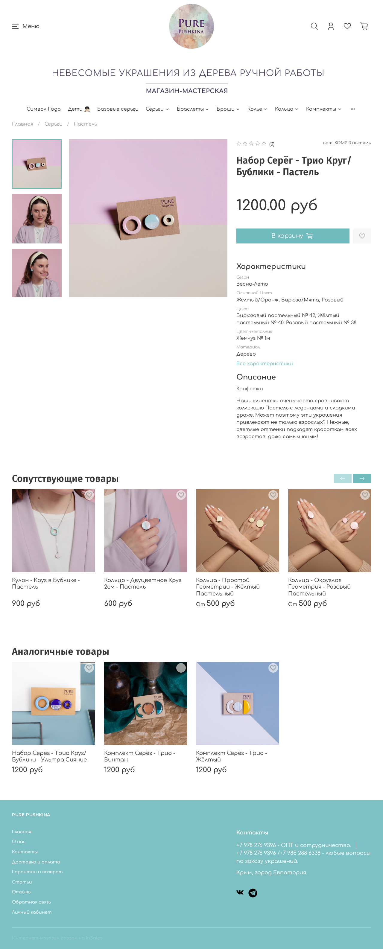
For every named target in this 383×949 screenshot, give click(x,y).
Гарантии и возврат (37, 871)
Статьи (22, 882)
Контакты (25, 851)
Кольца (284, 109)
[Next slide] (37, 289)
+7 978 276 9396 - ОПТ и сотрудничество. (293, 845)
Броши (226, 109)
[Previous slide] (81, 218)
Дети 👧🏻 (79, 109)
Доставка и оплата (36, 862)
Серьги (155, 109)
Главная (22, 124)
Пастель (85, 124)
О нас (19, 841)
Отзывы (21, 891)
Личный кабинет (32, 912)
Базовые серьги (118, 109)
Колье (254, 109)
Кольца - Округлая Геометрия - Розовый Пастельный (319, 587)
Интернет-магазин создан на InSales (57, 938)
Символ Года (44, 109)
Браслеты (190, 109)
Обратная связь (31, 902)
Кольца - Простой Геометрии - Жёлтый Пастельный (228, 587)
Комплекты (321, 109)
